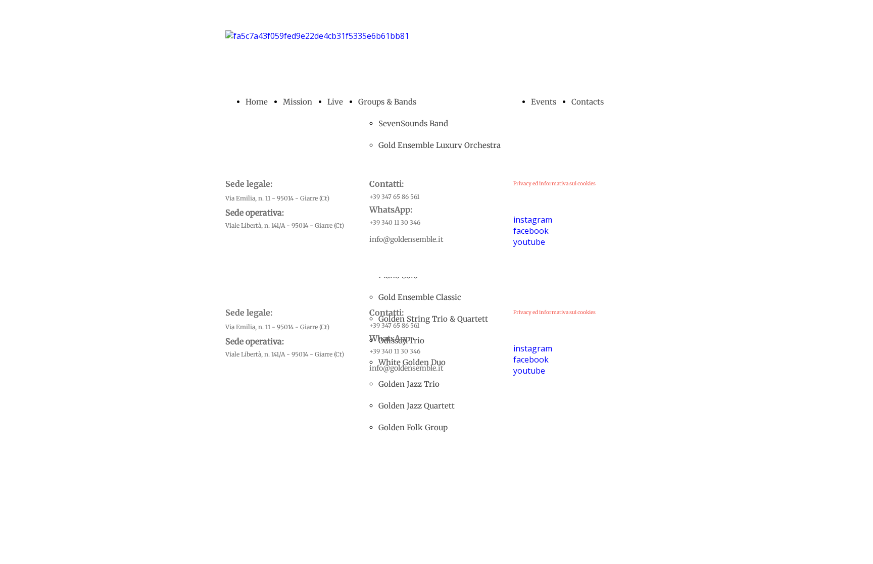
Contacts (587, 102)
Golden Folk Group (413, 427)
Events (543, 102)
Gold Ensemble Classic (419, 297)
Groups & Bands (387, 102)
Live (335, 102)
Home (257, 102)
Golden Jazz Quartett (416, 406)
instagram (532, 219)
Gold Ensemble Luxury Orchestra (439, 145)
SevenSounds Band (413, 123)
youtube (529, 241)
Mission (297, 102)
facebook (531, 230)
